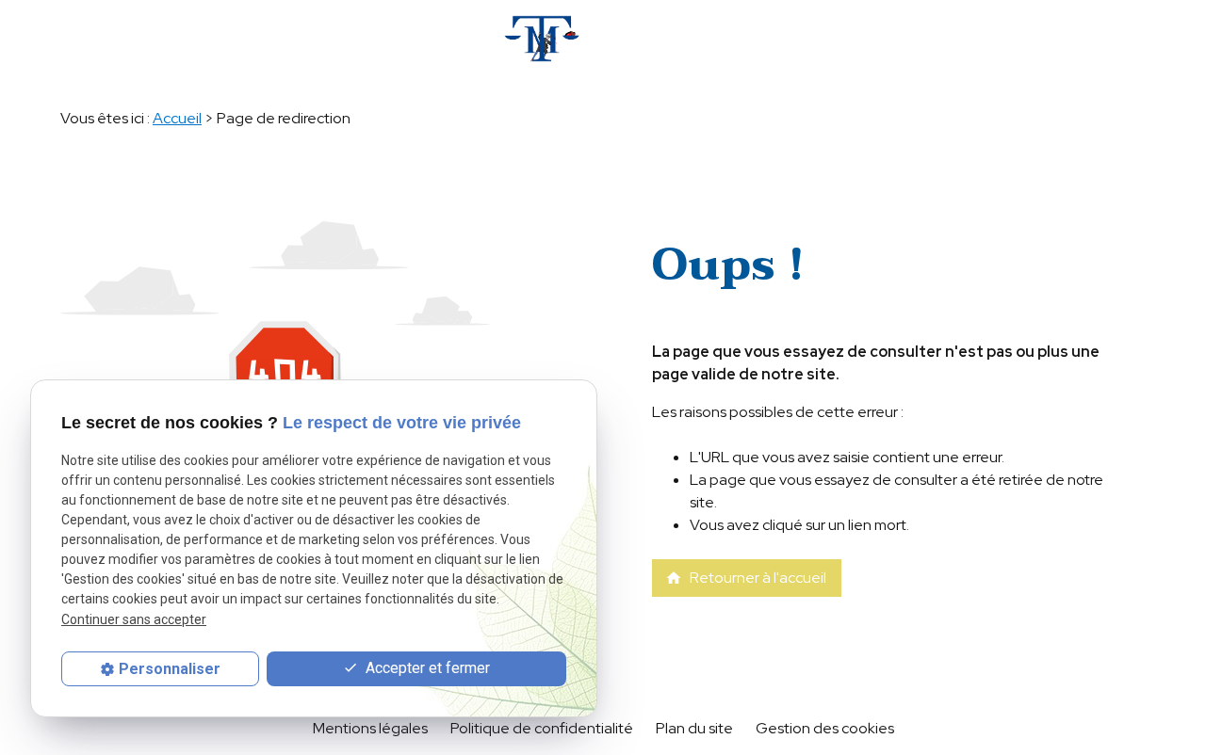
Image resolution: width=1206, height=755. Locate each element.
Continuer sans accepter (133, 619)
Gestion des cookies (825, 728)
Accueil (177, 118)
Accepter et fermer (426, 668)
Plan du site (694, 728)
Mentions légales (370, 728)
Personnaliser (169, 669)
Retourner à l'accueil (745, 577)
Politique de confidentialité (541, 728)
